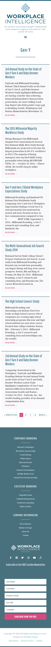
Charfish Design (30, 636)
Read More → (11, 115)
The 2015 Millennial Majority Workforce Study (21, 130)
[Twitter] (22, 557)
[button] (25, 37)
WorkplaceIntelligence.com (33, 633)
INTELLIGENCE (25, 19)
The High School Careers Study (22, 301)
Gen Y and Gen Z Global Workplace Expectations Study (24, 189)
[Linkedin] (16, 557)
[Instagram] (28, 557)
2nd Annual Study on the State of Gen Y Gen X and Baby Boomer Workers (23, 360)
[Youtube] (34, 557)
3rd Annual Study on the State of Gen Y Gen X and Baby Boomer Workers (23, 73)
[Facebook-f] (10, 557)
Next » (43, 414)
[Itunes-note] (40, 557)
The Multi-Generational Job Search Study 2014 (24, 248)
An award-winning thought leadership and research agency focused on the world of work (26, 29)
